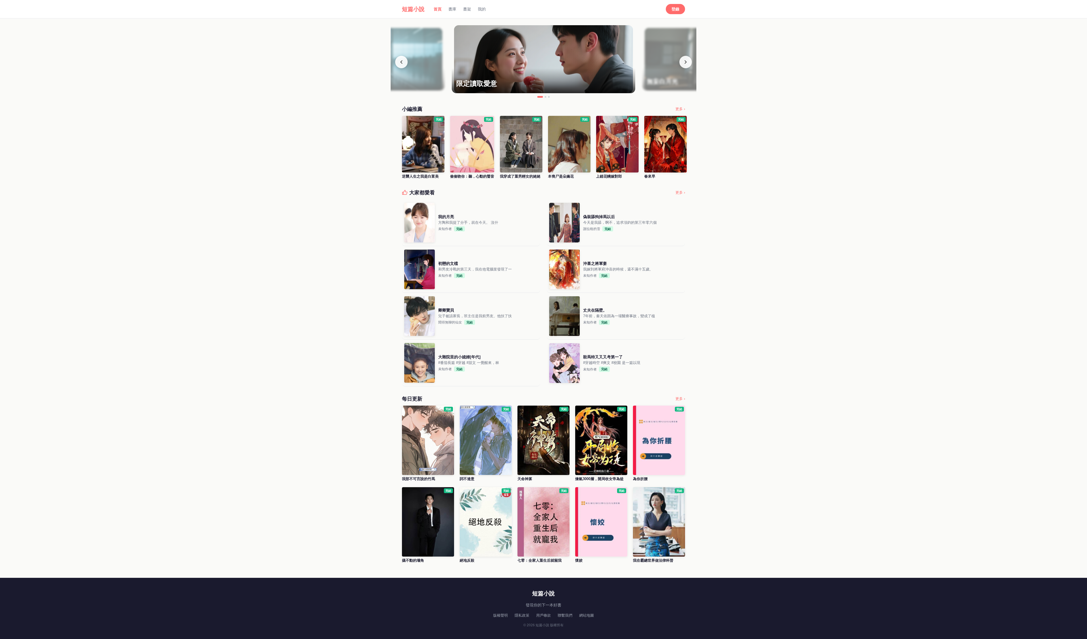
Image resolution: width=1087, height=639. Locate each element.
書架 (467, 9)
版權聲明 (500, 615)
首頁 (438, 9)
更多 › (680, 109)
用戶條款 (543, 615)
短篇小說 (413, 9)
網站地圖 (586, 615)
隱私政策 (522, 615)
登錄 (675, 9)
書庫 (452, 9)
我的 (482, 9)
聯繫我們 (565, 615)
